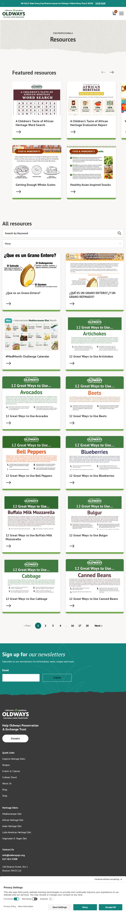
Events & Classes (11, 771)
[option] (63, 3)
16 (72, 625)
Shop (4, 795)
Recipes (6, 764)
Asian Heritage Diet (12, 826)
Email (5, 670)
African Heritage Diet (12, 819)
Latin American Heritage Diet (16, 832)
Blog (4, 789)
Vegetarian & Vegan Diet (14, 838)
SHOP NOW (100, 3)
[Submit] (119, 233)
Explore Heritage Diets (13, 758)
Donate (15, 738)
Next (98, 625)
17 (79, 625)
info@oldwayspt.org (13, 855)
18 (87, 625)
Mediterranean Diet (12, 813)
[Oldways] (13, 13)
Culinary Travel (9, 777)
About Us (7, 783)
